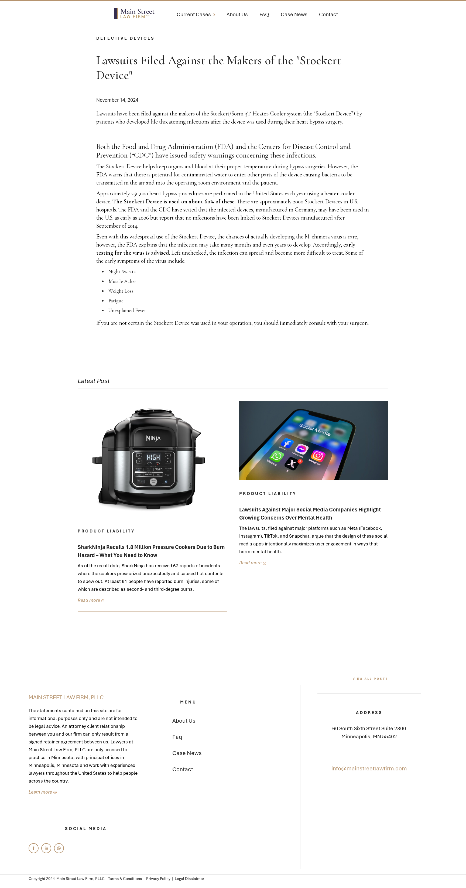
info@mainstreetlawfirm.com (369, 768)
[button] (199, 15)
